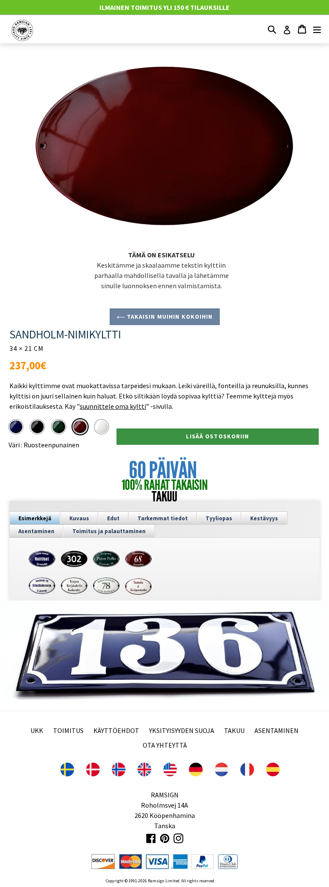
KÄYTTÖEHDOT (116, 730)
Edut (113, 518)
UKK (36, 730)
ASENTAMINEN (276, 730)
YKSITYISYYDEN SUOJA (181, 730)
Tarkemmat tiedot (163, 518)
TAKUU (234, 730)
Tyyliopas (219, 518)
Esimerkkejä (34, 518)
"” (113, 406)
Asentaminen (36, 531)
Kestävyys (264, 518)
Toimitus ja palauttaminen (109, 531)
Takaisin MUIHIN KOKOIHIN (169, 316)
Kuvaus (79, 518)
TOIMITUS (68, 730)
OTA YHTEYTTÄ (165, 745)
